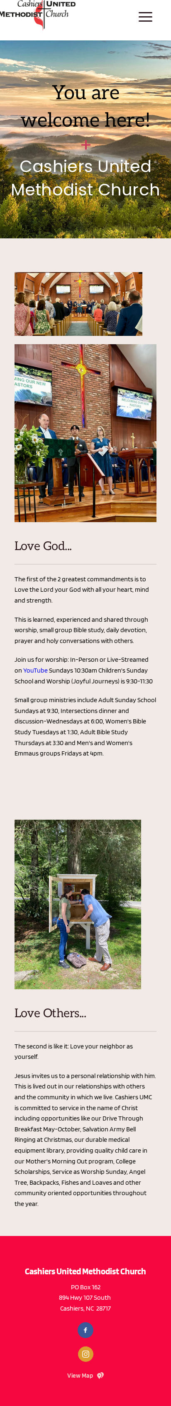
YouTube (35, 670)
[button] (145, 17)
